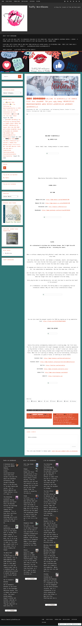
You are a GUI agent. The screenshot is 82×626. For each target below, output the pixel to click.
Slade (25, 496)
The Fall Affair (48, 491)
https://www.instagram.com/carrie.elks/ (56, 369)
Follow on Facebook (9, 184)
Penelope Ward (7, 498)
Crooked (46, 574)
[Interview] (76, 1)
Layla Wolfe (7, 469)
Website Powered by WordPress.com (10, 619)
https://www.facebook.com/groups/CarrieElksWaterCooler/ (57, 362)
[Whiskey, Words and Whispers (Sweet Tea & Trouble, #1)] (57, 547)
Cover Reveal (9, 1)
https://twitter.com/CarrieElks (55, 365)
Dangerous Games (28, 523)
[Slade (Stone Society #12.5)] (37, 498)
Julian (5, 526)
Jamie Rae (26, 465)
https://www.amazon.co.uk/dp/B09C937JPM (57, 203)
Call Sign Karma (28, 464)
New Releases (25, 1)
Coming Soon (17, 1)
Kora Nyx (6, 583)
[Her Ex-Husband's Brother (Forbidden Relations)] (17, 582)
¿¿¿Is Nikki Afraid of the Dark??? (24, 49)
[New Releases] (73, 1)
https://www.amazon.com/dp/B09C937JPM (57, 199)
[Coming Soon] (71, 1)
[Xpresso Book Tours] (12, 222)
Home (3, 1)
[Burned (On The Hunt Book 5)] (57, 521)
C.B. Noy (46, 519)
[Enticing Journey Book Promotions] (12, 244)
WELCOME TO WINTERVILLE (38, 410)
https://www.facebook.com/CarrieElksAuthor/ (57, 358)
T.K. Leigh (27, 524)
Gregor (26, 469)
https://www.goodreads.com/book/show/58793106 (56, 210)
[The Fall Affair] (57, 493)
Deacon (26, 550)
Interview (32, 1)
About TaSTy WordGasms (9, 36)
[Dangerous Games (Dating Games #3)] (37, 525)
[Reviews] (79, 1)
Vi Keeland (47, 492)
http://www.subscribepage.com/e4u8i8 (56, 372)
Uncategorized (35, 111)
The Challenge (8, 497)
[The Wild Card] (17, 555)
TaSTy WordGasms (38, 7)
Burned (46, 518)
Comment (74, 446)
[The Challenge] (17, 499)
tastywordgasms (45, 109)
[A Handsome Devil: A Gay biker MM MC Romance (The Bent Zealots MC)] (17, 466)
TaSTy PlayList (7, 49)
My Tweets (6, 178)
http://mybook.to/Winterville (58, 206)
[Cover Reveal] (68, 1)
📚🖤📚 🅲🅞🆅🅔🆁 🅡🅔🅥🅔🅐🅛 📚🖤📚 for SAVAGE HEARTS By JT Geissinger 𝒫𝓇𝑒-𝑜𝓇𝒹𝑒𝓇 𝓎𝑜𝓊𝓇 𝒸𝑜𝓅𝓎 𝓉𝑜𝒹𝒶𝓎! (38, 416)
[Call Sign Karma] (37, 466)
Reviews (38, 1)
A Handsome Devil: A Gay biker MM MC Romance (9, 466)
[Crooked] (57, 576)
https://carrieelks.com (55, 376)
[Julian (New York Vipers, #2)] (17, 528)
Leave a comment (46, 111)
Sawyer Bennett (7, 527)
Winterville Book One (48, 410)
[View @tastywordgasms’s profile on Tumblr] (4, 167)
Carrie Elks (29, 410)
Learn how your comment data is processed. (65, 451)
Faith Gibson (27, 470)
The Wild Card (8, 553)
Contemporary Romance (58, 109)
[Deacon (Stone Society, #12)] (37, 552)
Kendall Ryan (7, 554)
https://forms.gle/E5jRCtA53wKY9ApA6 (54, 321)
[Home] (65, 1)
